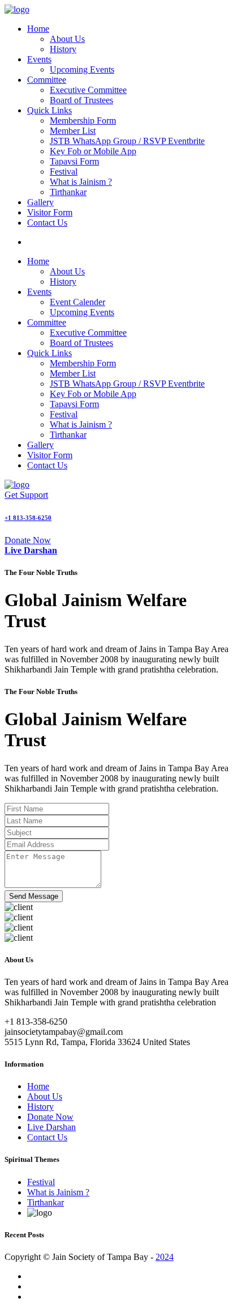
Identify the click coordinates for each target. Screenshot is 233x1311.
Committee (46, 79)
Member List (73, 131)
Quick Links (49, 110)
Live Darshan (51, 1127)
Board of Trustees (81, 100)
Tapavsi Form (74, 161)
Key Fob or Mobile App (93, 151)
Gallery (40, 202)
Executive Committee (88, 90)
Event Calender (77, 302)
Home (38, 28)
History (63, 49)
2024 (165, 1257)
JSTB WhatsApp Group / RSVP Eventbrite (127, 141)
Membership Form (83, 120)
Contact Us (47, 222)
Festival (63, 171)
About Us (67, 39)
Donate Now (28, 540)
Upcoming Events (82, 69)
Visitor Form (49, 212)
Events (39, 59)
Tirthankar (68, 192)
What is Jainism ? (81, 182)
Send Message (33, 896)
